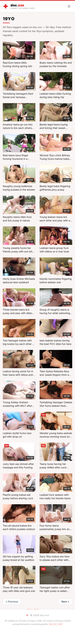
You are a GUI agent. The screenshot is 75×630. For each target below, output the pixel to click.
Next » (65, 601)
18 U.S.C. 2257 (56, 624)
